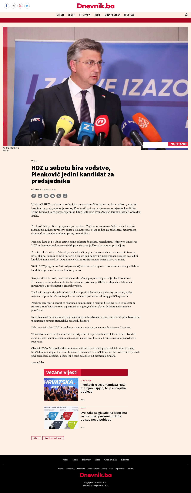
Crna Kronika (112, 14)
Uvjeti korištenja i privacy (97, 469)
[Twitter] (27, 6)
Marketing (70, 469)
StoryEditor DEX (100, 485)
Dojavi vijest (119, 469)
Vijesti (60, 14)
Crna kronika (110, 460)
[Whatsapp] (58, 196)
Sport (71, 14)
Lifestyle (129, 14)
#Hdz (36, 438)
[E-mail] (52, 196)
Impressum (81, 469)
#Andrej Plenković (53, 438)
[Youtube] (20, 6)
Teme (97, 14)
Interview (84, 14)
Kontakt (130, 469)
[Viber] (65, 196)
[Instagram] (13, 6)
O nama (61, 469)
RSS (111, 469)
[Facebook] (6, 6)
